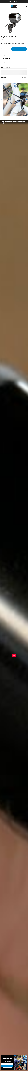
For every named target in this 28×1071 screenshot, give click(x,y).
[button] (26, 99)
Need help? (24, 77)
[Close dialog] (26, 1056)
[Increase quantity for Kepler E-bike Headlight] (8, 49)
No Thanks (7, 1067)
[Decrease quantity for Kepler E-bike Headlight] (2, 49)
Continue (7, 1065)
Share (4, 77)
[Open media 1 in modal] (24, 12)
